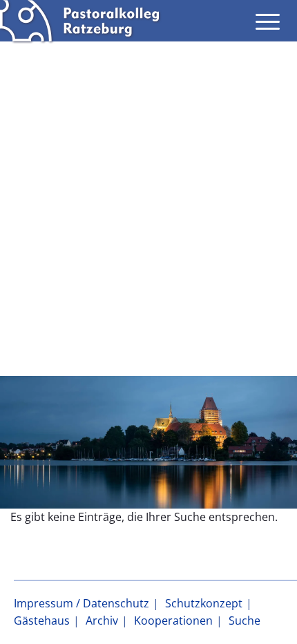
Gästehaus (42, 620)
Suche (244, 620)
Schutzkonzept (203, 603)
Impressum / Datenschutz (81, 603)
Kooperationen (173, 620)
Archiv (102, 620)
